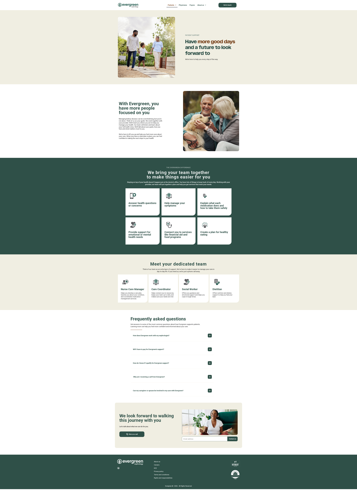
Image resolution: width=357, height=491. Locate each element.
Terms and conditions (161, 475)
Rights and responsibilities (163, 478)
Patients (171, 5)
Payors (192, 5)
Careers (156, 465)
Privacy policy (158, 471)
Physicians (183, 5)
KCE (155, 468)
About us (200, 5)
